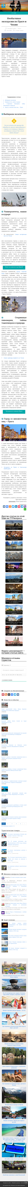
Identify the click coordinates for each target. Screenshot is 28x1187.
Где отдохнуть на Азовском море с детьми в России (14, 1084)
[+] (21, 674)
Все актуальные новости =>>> (8, 826)
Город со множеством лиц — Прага (13, 107)
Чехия (19, 28)
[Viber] (25, 506)
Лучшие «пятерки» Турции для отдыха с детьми (14, 1121)
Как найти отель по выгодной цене (14, 1159)
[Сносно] (12, 501)
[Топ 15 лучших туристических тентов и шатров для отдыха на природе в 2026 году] (4, 859)
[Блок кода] (15, 675)
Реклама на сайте (7, 1182)
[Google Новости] (11, 694)
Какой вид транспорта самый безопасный (14, 1175)
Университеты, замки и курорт (11, 102)
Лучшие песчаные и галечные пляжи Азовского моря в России (14, 1044)
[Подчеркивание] (6, 675)
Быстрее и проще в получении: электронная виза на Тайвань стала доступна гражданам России (14, 757)
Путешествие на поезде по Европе (14, 1104)
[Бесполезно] (9, 501)
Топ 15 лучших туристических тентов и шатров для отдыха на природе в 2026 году (17, 859)
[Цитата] (14, 675)
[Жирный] (3, 675)
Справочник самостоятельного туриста (16, 7)
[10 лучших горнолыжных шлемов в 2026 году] (4, 851)
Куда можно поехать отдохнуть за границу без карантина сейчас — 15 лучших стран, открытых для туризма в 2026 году (14, 1139)
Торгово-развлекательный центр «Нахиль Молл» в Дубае (14, 976)
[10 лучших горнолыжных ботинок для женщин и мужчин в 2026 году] (4, 835)
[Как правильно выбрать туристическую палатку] (4, 867)
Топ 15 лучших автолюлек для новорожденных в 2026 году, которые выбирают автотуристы (17, 843)
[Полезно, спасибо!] (14, 501)
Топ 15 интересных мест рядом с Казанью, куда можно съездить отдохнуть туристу (14, 993)
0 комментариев (15, 837)
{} (19, 674)
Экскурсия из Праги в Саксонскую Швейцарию (15, 468)
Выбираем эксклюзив (9, 100)
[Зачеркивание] (8, 675)
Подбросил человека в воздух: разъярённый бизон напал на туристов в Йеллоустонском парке (14, 769)
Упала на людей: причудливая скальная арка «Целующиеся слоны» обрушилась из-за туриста (14, 793)
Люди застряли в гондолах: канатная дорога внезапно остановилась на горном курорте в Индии (14, 817)
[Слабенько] (10, 501)
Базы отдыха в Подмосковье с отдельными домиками (14, 1067)
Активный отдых (12, 28)
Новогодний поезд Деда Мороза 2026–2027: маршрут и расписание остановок (16, 886)
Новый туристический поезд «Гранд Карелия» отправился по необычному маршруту (14, 709)
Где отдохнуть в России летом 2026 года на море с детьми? (14, 1027)
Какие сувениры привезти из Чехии (14, 358)
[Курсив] (5, 675)
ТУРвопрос (12, 5)
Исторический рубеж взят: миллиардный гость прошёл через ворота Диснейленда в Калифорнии (14, 733)
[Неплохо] (13, 501)
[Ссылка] (17, 675)
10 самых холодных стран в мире (18, 877)
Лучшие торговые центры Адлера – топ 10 (14, 1010)
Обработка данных (16, 1182)
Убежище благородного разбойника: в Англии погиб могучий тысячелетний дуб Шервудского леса (14, 805)
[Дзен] (8, 694)
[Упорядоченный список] (10, 675)
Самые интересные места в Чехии (15, 235)
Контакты (23, 1182)
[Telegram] (14, 694)
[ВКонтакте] (17, 694)
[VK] (4, 506)
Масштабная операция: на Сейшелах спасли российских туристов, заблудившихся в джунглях (14, 745)
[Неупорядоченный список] (12, 675)
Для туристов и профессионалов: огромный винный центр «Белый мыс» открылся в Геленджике (14, 781)
